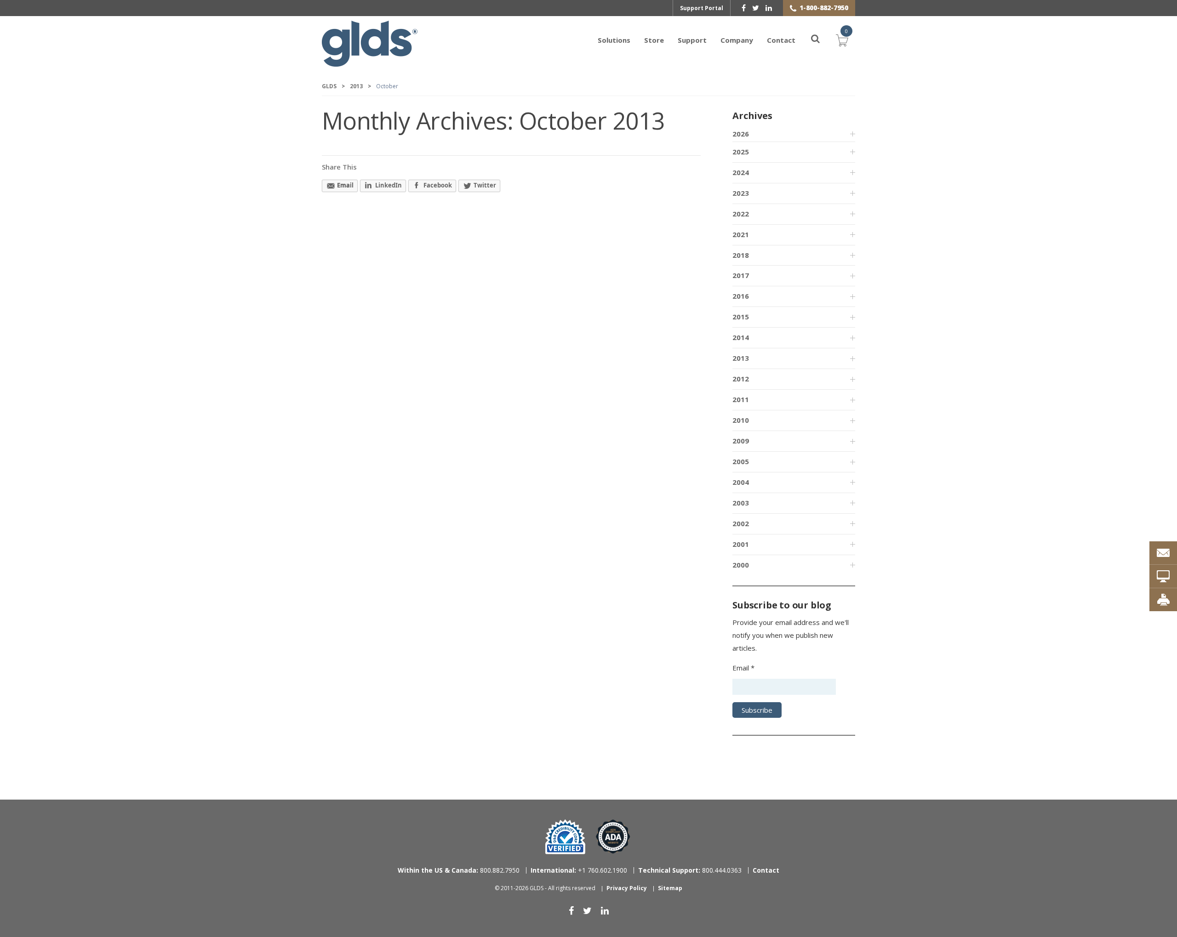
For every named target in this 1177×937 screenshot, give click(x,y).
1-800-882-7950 (824, 7)
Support (692, 40)
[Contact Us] (1163, 552)
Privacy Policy (626, 888)
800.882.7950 (459, 870)
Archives (752, 115)
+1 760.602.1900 (579, 870)
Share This (339, 166)
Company (736, 40)
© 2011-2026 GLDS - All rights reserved (545, 888)
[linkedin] (769, 8)
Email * (743, 667)
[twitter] (755, 8)
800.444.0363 (690, 870)
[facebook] (744, 8)
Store (654, 40)
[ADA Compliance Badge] (613, 836)
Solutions (614, 40)
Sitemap (670, 888)
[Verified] (565, 836)
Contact (781, 40)
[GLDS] (369, 62)
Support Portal (701, 8)
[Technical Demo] (1163, 576)
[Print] (1163, 599)
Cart (842, 39)
